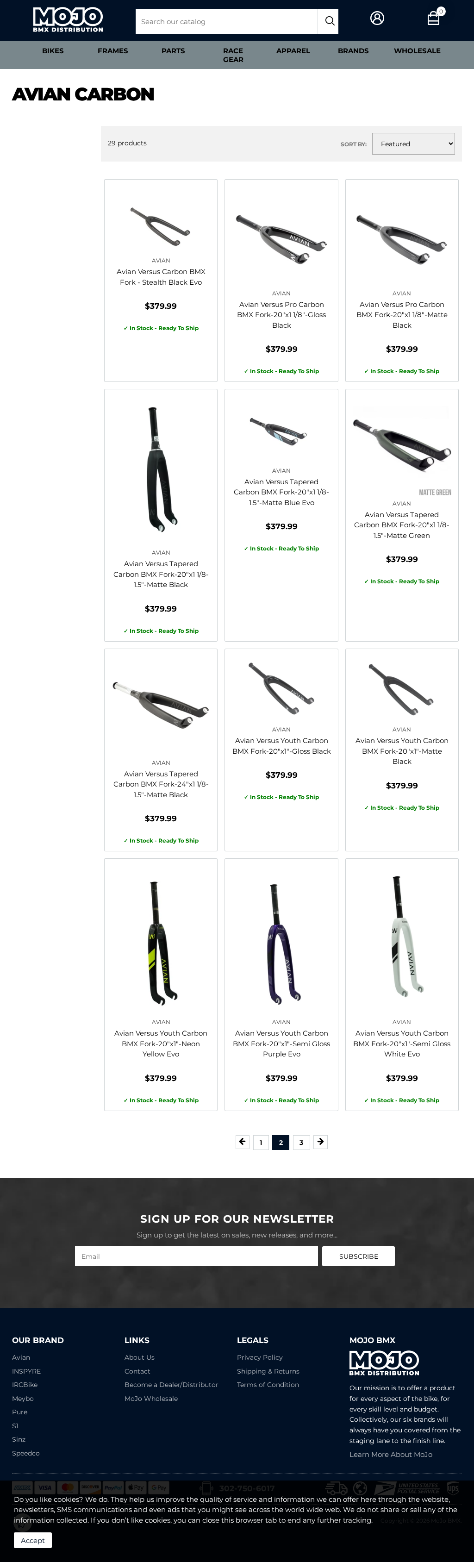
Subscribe (358, 1256)
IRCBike (24, 1384)
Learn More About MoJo (390, 1454)
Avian (21, 1357)
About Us (140, 1357)
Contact (137, 1371)
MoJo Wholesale (151, 1398)
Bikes (53, 50)
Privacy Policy (260, 1357)
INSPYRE (26, 1371)
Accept (33, 1540)
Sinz (18, 1439)
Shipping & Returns (268, 1371)
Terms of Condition (268, 1384)
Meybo (23, 1398)
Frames (113, 50)
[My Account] (377, 18)
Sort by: (354, 144)
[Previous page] (243, 1142)
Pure (19, 1412)
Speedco (26, 1453)
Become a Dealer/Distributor (171, 1384)
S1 (15, 1426)
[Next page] (320, 1142)
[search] (328, 21)
